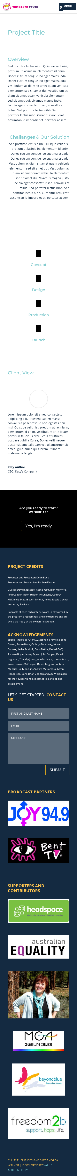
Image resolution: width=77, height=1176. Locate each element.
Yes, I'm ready (38, 526)
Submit (57, 770)
